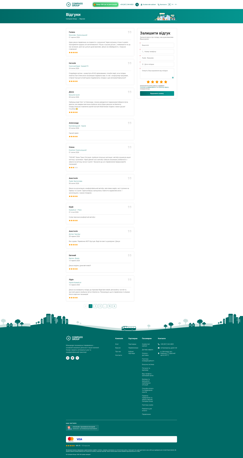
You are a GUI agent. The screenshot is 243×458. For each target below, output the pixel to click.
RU (173, 4)
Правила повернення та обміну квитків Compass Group (147, 398)
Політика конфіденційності (148, 360)
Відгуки (118, 348)
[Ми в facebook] (72, 358)
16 (109, 306)
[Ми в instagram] (67, 358)
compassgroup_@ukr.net (168, 348)
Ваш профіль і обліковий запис (148, 374)
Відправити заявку (157, 93)
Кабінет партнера (131, 352)
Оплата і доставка (145, 354)
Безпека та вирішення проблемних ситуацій (146, 382)
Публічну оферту (164, 87)
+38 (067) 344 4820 (126, 4)
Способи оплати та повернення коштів (147, 390)
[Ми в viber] (77, 358)
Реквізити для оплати (147, 409)
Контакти (163, 4)
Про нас (118, 351)
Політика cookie (147, 405)
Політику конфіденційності (148, 87)
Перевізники (146, 414)
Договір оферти (147, 350)
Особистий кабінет (149, 4)
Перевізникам (133, 348)
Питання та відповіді (146, 369)
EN (175, 4)
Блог (117, 344)
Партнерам (132, 344)
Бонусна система (148, 364)
